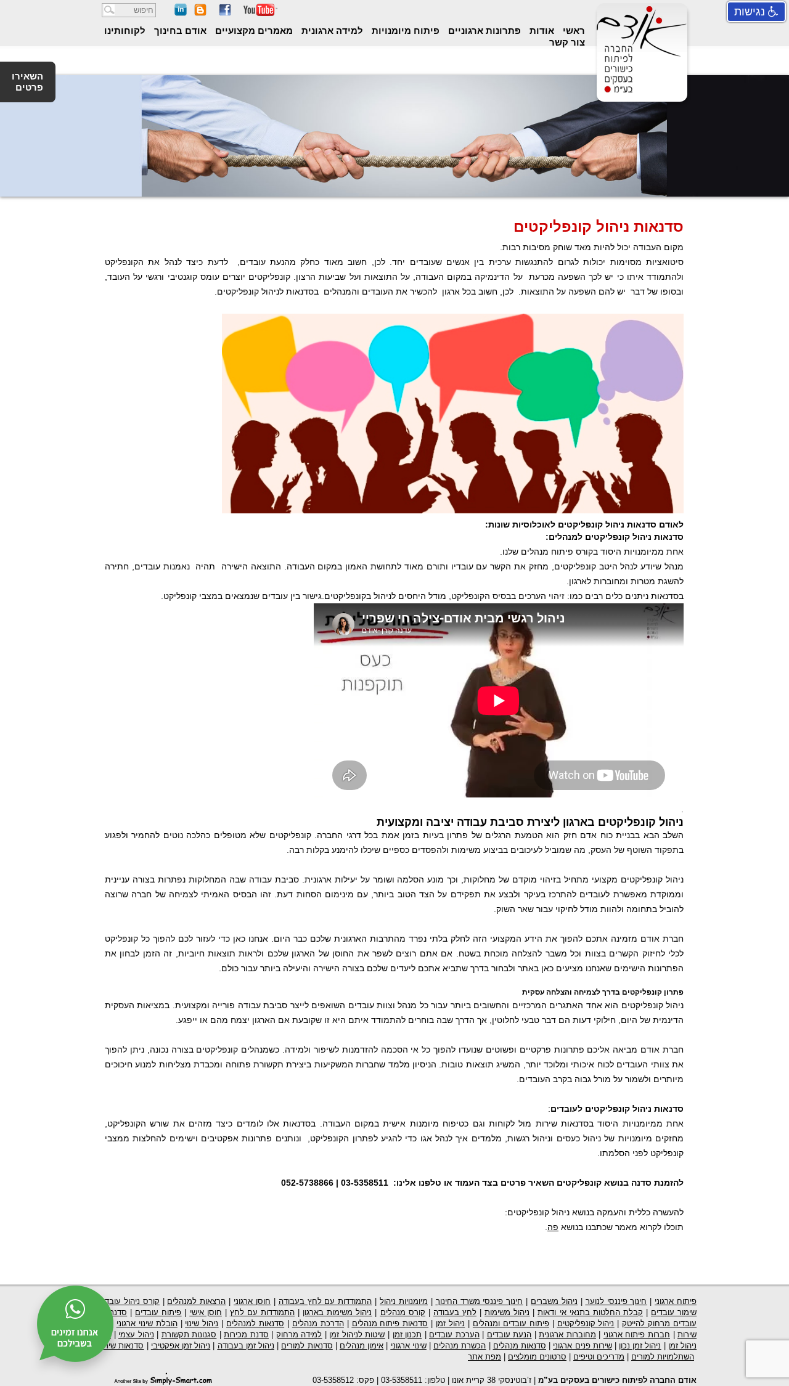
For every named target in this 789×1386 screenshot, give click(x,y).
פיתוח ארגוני (676, 1301)
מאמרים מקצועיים (253, 30)
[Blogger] (200, 13)
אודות (540, 30)
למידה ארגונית (331, 30)
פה (552, 1227)
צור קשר (567, 42)
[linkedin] (180, 13)
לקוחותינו (124, 30)
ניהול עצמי (136, 1334)
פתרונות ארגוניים (483, 30)
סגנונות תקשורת (189, 1334)
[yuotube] (260, 13)
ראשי (572, 30)
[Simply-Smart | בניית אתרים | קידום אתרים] (163, 1378)
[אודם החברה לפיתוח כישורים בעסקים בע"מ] (639, 92)
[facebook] (225, 13)
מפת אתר (484, 1356)
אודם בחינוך (179, 30)
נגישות (751, 12)
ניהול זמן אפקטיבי (180, 1345)
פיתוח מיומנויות (404, 30)
